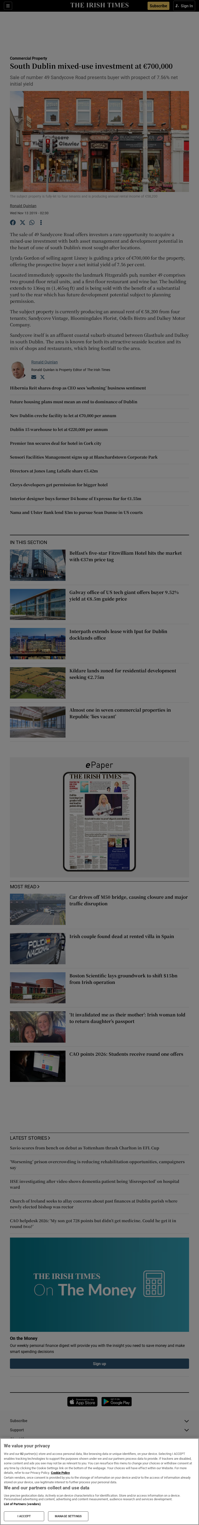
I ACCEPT (24, 1516)
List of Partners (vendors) (22, 1504)
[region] (99, 1481)
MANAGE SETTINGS (68, 1516)
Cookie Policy (60, 1473)
